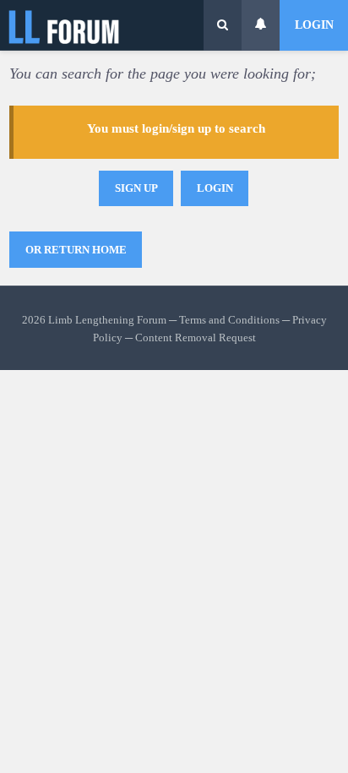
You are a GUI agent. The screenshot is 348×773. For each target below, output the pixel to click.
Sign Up (136, 188)
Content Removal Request (195, 338)
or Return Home (76, 249)
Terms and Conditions (229, 320)
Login (314, 25)
